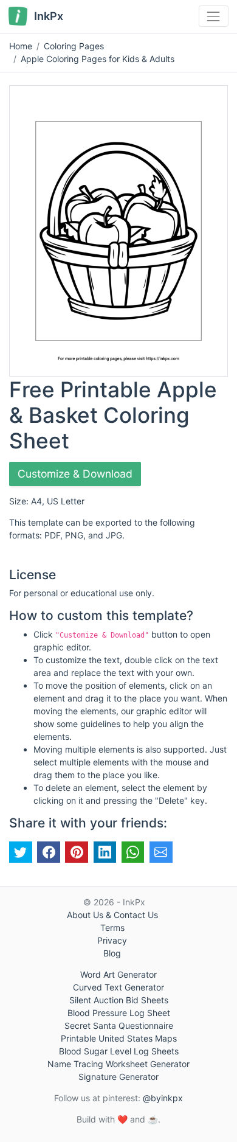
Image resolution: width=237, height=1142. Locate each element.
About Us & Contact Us (112, 915)
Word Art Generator (118, 974)
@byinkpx (163, 1098)
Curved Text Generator (118, 987)
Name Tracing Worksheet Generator (118, 1064)
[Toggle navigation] (213, 16)
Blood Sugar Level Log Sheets (119, 1051)
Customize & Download (75, 473)
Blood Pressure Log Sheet (118, 1013)
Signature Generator (118, 1076)
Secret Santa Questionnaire (118, 1025)
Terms (112, 927)
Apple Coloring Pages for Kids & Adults (97, 59)
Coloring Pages (74, 46)
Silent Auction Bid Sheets (118, 1000)
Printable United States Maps (119, 1038)
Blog (112, 953)
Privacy (112, 940)
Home (20, 46)
